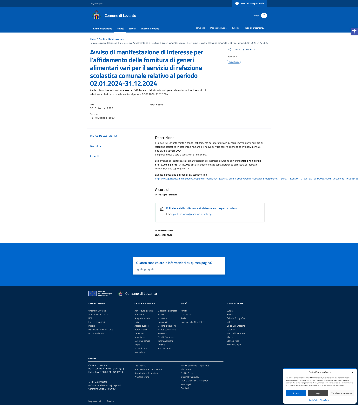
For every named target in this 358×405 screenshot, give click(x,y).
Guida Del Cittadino (236, 325)
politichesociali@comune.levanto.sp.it (193, 214)
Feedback (185, 388)
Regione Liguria (97, 3)
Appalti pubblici (142, 325)
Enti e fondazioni (96, 322)
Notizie (184, 310)
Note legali (186, 384)
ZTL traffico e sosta (236, 333)
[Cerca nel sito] (264, 16)
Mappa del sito (95, 401)
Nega (318, 393)
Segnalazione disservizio (146, 373)
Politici (91, 325)
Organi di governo (97, 310)
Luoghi (230, 310)
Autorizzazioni (141, 329)
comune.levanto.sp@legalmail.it (108, 385)
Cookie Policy (313, 400)
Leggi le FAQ (140, 365)
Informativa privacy (190, 376)
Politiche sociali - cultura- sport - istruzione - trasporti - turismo (201, 208)
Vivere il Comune (150, 28)
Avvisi (183, 318)
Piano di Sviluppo (218, 27)
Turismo (235, 27)
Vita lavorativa (164, 348)
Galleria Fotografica (236, 318)
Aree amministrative (98, 314)
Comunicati (186, 314)
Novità (120, 28)
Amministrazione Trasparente (195, 365)
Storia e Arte (233, 340)
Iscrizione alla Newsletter (193, 322)
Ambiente (139, 314)
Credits (110, 401)
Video (229, 322)
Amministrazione (102, 28)
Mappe (230, 337)
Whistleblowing (142, 376)
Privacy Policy (324, 400)
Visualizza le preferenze (341, 393)
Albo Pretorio (187, 369)
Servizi (132, 28)
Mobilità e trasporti (167, 325)
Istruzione (200, 27)
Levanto (231, 329)
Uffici (90, 318)
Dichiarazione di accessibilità (194, 380)
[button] (354, 31)
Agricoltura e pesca (144, 310)
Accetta (296, 393)
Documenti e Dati (96, 333)
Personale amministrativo (100, 329)
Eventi (230, 314)
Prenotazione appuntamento (148, 369)
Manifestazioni (234, 344)
